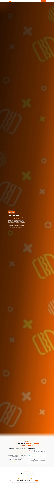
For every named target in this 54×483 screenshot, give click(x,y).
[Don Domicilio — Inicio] (9, 1)
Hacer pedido (12, 212)
